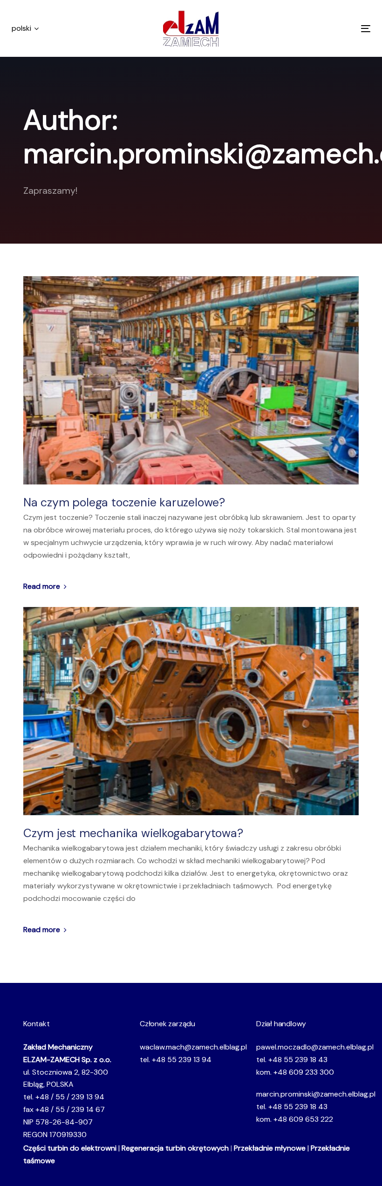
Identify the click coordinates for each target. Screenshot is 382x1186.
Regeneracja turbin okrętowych (175, 1148)
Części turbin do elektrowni (69, 1148)
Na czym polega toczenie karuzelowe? (124, 503)
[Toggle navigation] (310, 28)
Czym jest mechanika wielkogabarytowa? (134, 833)
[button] (25, 28)
